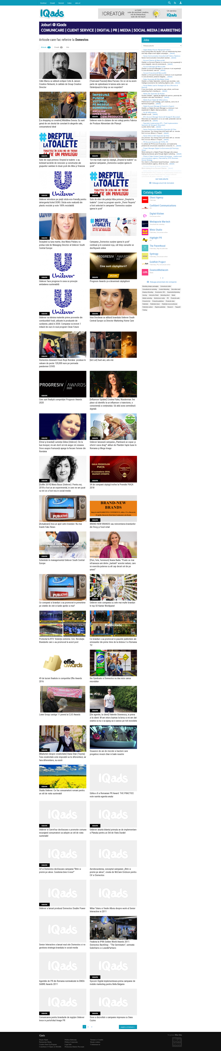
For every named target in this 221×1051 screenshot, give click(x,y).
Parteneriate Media (45, 1042)
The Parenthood (157, 245)
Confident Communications (163, 205)
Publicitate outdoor (147, 307)
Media (151, 273)
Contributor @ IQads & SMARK (50, 1047)
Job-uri (77, 3)
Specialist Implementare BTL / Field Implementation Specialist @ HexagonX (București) (160, 124)
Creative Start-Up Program (48, 1044)
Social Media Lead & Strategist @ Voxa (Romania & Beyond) (160, 86)
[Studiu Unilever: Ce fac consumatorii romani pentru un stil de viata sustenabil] (62, 776)
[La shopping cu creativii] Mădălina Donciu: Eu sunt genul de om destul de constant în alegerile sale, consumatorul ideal (62, 123)
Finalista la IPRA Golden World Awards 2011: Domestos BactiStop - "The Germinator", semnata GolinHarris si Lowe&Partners (112, 944)
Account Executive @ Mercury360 (154, 73)
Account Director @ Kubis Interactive (155, 166)
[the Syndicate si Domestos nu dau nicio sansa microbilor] (113, 663)
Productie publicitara (158, 301)
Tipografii (177, 307)
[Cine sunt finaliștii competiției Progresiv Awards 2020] (62, 384)
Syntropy (154, 253)
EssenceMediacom (159, 270)
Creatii (58, 47)
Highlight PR (156, 237)
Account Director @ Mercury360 (154, 60)
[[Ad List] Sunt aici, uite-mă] (113, 344)
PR (150, 208)
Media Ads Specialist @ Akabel (153, 94)
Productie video (170, 301)
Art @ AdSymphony (150, 112)
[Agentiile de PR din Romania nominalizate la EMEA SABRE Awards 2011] (62, 965)
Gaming (144, 295)
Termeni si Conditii (96, 1040)
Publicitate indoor (155, 304)
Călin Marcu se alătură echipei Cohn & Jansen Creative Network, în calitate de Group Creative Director (60, 84)
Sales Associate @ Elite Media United (156, 79)
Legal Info (68, 1044)
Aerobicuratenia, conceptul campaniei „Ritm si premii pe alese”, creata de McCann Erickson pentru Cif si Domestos (113, 872)
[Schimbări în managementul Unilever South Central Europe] (62, 544)
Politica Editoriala (71, 1040)
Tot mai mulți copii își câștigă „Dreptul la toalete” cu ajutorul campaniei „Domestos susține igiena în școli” (113, 162)
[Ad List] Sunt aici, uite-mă (101, 360)
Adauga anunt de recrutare (163, 183)
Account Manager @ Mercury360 (154, 66)
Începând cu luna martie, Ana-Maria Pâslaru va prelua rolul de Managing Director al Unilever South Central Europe (62, 244)
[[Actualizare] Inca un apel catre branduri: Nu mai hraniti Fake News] (62, 508)
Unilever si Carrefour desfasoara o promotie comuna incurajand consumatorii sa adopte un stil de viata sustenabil (62, 832)
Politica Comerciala (71, 1042)
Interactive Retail (153, 295)
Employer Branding (147, 292)
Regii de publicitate (162, 248)
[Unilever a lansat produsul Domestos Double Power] (62, 893)
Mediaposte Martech (160, 221)
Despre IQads (43, 1040)
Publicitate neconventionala (169, 304)
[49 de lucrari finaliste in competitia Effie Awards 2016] (62, 663)
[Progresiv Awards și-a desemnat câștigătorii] (113, 266)
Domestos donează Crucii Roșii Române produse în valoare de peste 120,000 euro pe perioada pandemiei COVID (62, 363)
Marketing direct (165, 295)
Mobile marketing (147, 298)
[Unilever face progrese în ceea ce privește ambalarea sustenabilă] (62, 266)
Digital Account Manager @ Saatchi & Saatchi (158, 106)
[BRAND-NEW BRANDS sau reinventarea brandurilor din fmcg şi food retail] (113, 508)
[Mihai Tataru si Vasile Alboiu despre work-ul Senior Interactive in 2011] (113, 893)
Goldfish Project (158, 262)
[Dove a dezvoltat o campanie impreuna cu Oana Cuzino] (113, 1002)
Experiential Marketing (173, 292)
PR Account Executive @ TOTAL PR (155, 142)
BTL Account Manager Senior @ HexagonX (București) (161, 117)
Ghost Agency (156, 197)
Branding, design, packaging (150, 286)
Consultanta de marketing (157, 224)
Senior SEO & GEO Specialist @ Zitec (156, 136)
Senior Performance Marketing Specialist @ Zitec (159, 129)
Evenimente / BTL (160, 292)
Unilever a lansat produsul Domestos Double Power (62, 908)
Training (144, 310)
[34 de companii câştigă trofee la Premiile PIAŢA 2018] (113, 469)
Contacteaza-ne (95, 1044)
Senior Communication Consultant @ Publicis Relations (161, 56)
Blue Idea (178, 1035)
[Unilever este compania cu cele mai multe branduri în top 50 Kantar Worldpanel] (113, 587)
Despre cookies (95, 1042)
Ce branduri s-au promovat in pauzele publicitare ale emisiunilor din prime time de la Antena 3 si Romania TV (113, 642)
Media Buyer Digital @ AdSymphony (155, 100)
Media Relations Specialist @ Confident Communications (162, 171)
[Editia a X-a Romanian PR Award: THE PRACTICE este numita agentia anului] (113, 778)
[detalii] (172, 53)
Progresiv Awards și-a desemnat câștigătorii (110, 281)
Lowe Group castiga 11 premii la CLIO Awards (59, 714)
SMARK (95, 116)
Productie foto (146, 301)
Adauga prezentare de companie (163, 282)
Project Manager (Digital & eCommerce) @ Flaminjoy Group (160, 149)
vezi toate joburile (161, 179)
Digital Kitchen (157, 213)
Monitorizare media (159, 298)
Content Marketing (164, 289)
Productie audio (175, 298)
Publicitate (153, 200)
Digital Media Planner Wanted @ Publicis (157, 50)
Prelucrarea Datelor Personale (74, 1047)
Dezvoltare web (175, 289)
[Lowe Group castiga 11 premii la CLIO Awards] (62, 699)
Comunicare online (155, 216)
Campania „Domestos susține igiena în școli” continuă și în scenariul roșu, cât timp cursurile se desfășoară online (112, 244)
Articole (45, 47)
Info (67, 47)
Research (170, 307)
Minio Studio (156, 229)
